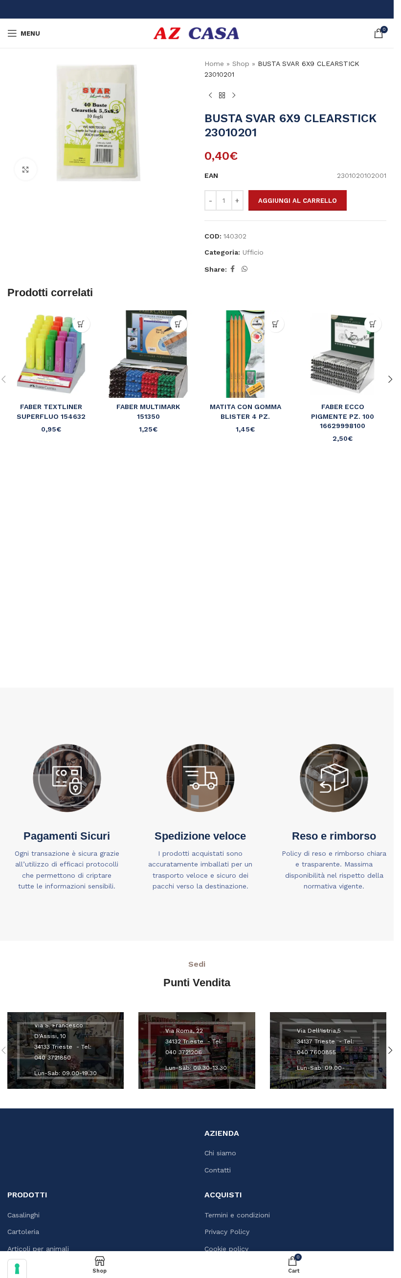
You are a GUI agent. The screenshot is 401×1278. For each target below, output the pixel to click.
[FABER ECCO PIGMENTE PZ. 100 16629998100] (342, 354)
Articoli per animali (38, 1249)
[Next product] (234, 96)
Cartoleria (23, 1231)
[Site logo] (197, 33)
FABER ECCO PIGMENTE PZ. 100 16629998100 (342, 416)
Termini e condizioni (237, 1215)
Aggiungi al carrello (297, 200)
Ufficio (253, 252)
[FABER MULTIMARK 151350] (148, 354)
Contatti (217, 1170)
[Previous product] (210, 96)
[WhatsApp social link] (244, 269)
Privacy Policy (226, 1231)
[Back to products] (222, 96)
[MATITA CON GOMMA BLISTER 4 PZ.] (246, 354)
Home (214, 63)
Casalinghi (23, 1215)
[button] (81, 323)
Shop (240, 63)
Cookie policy (226, 1249)
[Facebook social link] (233, 269)
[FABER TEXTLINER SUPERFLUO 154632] (51, 354)
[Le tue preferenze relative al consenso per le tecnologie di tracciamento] (17, 1268)
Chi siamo (220, 1153)
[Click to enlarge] (26, 169)
